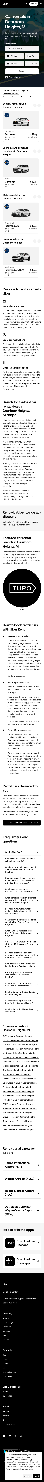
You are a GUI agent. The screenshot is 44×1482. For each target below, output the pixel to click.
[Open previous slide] (34, 105)
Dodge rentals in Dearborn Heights (18, 1130)
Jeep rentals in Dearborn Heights (17, 1125)
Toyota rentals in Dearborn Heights (18, 1070)
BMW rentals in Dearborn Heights (18, 1104)
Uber (5, 3)
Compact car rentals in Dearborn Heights (21, 1062)
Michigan (22, 90)
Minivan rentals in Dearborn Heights (19, 1053)
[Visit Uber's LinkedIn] (4, 1436)
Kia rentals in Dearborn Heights (17, 1074)
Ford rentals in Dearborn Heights (17, 1087)
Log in (25, 4)
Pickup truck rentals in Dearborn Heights (21, 1049)
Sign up (34, 4)
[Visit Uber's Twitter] (21, 1436)
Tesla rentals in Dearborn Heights (17, 1121)
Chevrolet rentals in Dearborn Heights (19, 1079)
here (30, 1469)
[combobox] (24, 48)
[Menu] (41, 4)
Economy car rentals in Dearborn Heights (21, 1057)
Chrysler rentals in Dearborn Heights (19, 1117)
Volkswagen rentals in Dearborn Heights (20, 1083)
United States (9, 90)
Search (22, 71)
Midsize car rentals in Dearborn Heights (20, 1066)
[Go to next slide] (39, 105)
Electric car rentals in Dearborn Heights (20, 1040)
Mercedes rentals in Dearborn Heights (20, 1108)
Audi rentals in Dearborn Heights (17, 1113)
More (7, 39)
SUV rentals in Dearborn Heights (17, 1036)
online (32, 355)
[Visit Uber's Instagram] (15, 1436)
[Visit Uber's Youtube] (10, 1436)
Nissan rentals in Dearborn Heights (18, 1091)
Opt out (27, 1476)
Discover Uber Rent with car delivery (22, 822)
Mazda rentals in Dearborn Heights (18, 1096)
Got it (36, 1476)
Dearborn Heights (11, 94)
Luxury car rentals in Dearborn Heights (20, 1044)
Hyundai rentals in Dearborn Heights (19, 1100)
